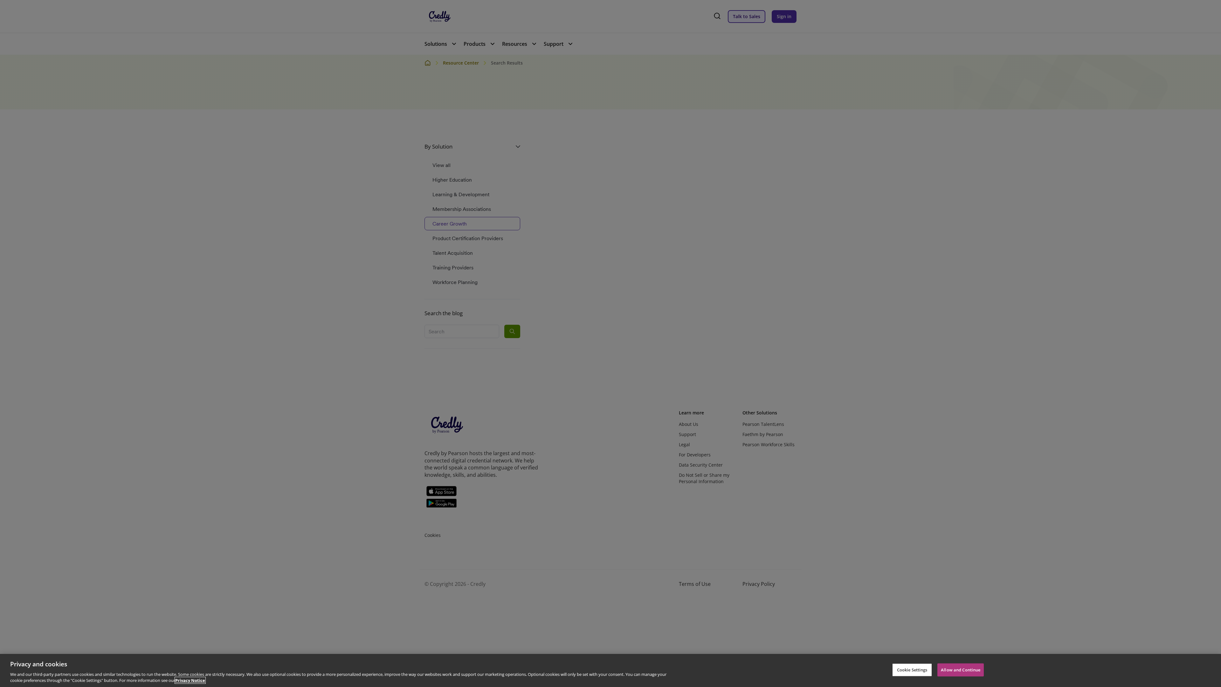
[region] (610, 670)
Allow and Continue (960, 670)
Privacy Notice (190, 680)
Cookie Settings (912, 670)
